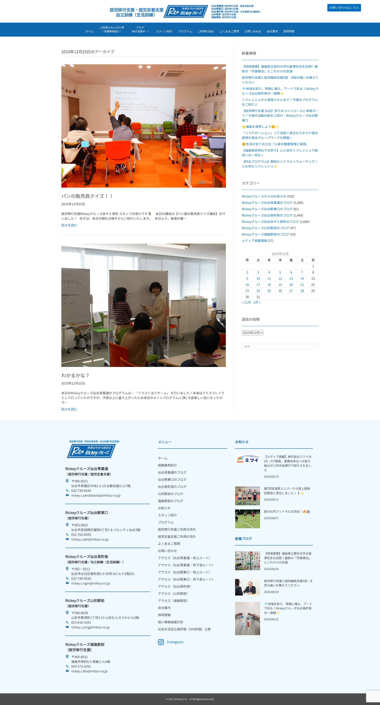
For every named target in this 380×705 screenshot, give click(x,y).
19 (280, 284)
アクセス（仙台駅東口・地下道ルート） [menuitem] (186, 579)
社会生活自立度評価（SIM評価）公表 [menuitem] (184, 629)
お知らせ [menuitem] (164, 508)
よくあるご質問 (229, 31)
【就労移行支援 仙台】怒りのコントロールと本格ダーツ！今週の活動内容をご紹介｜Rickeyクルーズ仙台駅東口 (280, 116)
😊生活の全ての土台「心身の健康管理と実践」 (275, 144)
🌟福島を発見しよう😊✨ (260, 126)
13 (291, 278)
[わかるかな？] (143, 305)
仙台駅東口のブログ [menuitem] (172, 479)
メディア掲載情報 (254, 240)
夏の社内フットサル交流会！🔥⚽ (287, 511)
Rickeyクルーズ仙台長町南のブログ (267, 215)
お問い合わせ (253, 31)
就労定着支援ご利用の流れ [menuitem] (177, 536)
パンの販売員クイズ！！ (87, 196)
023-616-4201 (81, 622)
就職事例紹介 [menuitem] (167, 465)
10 (258, 278)
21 (302, 284)
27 (291, 291)
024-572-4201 (81, 666)
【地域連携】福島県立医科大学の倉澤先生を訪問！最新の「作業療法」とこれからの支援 (288, 557)
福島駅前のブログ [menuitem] (170, 501)
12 (280, 278)
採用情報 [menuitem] (164, 615)
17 (258, 284)
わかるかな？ (75, 375)
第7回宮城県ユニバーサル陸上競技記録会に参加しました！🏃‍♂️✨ (287, 490)
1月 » (257, 302)
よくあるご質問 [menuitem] (169, 544)
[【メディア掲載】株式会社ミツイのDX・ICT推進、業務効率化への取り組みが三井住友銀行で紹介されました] (247, 459)
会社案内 (272, 31)
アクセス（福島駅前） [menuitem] (174, 601)
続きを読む (69, 225)
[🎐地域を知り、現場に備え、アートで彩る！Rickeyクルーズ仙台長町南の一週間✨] (247, 618)
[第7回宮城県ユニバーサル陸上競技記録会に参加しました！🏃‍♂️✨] (247, 495)
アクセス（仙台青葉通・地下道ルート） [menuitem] (186, 565)
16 (247, 284)
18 (269, 284)
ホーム (90, 31)
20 (291, 284)
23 (247, 291)
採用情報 (288, 31)
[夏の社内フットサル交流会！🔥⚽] (247, 518)
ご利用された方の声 (111, 29)
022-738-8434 (81, 490)
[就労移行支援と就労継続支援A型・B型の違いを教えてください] (247, 587)
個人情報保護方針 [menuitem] (170, 622)
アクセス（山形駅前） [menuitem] (174, 593)
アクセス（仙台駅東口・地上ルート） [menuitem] (185, 572)
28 (302, 291)
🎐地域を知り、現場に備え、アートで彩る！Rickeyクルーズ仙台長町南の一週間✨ (288, 608)
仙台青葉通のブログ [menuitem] (172, 472)
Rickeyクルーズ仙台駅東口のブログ (267, 209)
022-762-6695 (81, 534)
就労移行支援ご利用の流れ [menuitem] (177, 529)
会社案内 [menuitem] (164, 608)
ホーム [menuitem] (162, 458)
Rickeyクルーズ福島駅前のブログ (265, 234)
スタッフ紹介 (164, 31)
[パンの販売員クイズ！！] (143, 126)
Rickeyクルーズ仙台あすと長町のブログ (270, 221)
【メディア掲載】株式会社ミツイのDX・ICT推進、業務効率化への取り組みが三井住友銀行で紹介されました (288, 463)
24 (258, 291)
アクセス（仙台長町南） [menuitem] (175, 586)
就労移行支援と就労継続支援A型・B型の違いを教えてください (288, 583)
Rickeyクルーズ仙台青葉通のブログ (267, 202)
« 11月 (246, 302)
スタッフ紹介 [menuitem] (167, 515)
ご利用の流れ (206, 31)
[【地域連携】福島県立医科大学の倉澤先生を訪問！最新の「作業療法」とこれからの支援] (247, 560)
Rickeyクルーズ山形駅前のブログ (265, 228)
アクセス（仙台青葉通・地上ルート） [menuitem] (185, 558)
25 (269, 291)
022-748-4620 (81, 578)
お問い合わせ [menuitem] (167, 551)
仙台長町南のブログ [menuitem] (172, 487)
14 (302, 278)
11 (269, 278)
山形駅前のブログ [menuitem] (170, 494)
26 (280, 291)
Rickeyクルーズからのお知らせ (264, 196)
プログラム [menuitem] (166, 522)
